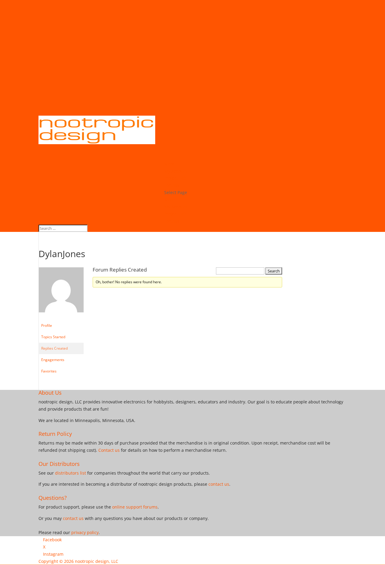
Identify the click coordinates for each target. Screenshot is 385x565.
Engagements (52, 359)
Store (169, 199)
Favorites (49, 371)
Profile (46, 325)
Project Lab (175, 214)
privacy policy (85, 532)
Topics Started (53, 336)
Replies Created (54, 348)
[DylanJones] (61, 317)
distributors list (70, 473)
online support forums (135, 507)
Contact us (109, 450)
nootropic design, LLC (96, 561)
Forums (171, 221)
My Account (176, 207)
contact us (218, 484)
